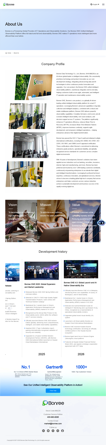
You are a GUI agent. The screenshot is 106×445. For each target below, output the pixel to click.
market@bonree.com (53, 423)
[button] (9, 308)
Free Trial (53, 390)
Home (9, 53)
